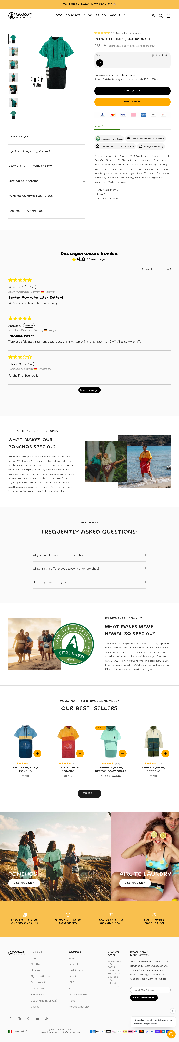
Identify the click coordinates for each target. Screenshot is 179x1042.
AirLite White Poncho (68, 769)
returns (73, 958)
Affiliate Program (78, 994)
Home (57, 15)
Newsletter (75, 964)
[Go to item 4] (13, 77)
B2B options (37, 994)
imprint (34, 958)
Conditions (36, 964)
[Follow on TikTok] (46, 1019)
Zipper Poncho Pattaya (153, 769)
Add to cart (132, 91)
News (72, 1000)
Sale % (100, 15)
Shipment (36, 970)
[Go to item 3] (13, 64)
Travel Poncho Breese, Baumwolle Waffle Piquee (110, 770)
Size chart (161, 55)
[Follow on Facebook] (10, 1019)
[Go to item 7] (13, 115)
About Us (118, 15)
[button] (102, 32)
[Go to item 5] (13, 90)
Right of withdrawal (41, 976)
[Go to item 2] (13, 52)
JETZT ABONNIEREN (144, 998)
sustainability (76, 970)
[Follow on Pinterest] (28, 1019)
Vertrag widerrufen (79, 1006)
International (37, 988)
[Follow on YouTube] (37, 1019)
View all (89, 793)
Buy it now (132, 102)
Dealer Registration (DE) (44, 1000)
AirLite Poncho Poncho (25, 769)
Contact (73, 988)
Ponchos (73, 15)
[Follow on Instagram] (19, 1019)
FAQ (71, 982)
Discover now (24, 883)
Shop (88, 15)
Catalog (35, 1006)
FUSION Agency (71, 1032)
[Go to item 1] (13, 39)
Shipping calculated (132, 45)
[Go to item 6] (13, 102)
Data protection (39, 982)
